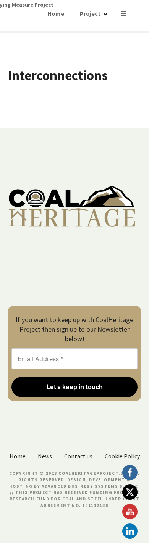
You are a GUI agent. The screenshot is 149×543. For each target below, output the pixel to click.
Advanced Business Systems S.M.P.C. (90, 486)
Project (90, 13)
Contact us (78, 456)
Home (55, 13)
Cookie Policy (122, 456)
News (45, 456)
